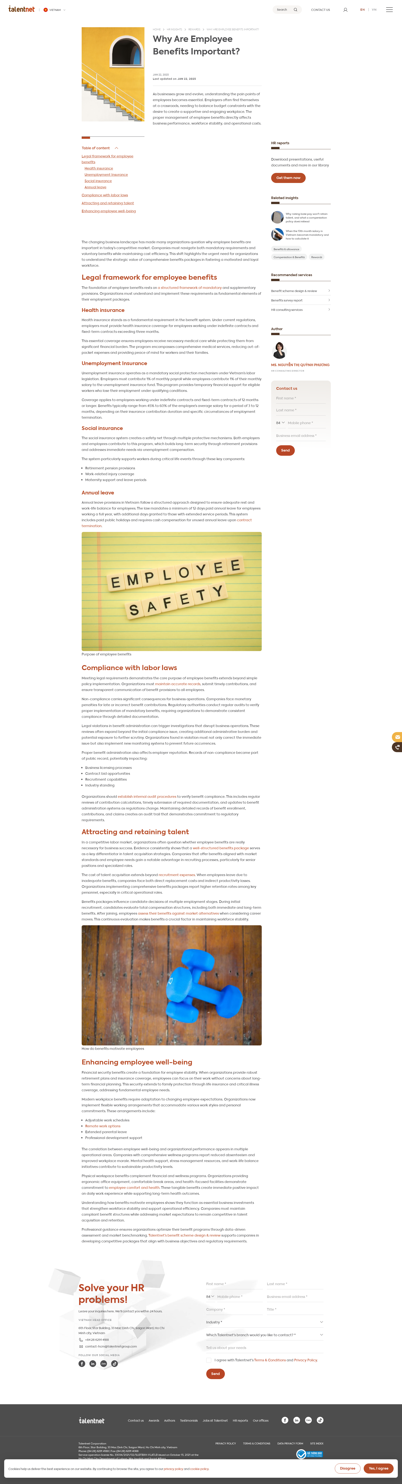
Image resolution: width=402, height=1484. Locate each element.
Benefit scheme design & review (294, 290)
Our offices (260, 1420)
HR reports (240, 1420)
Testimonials (189, 1420)
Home (157, 29)
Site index (316, 1443)
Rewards (194, 29)
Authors (169, 1420)
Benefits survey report (287, 300)
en (362, 9)
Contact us (136, 1420)
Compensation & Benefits (289, 257)
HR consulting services (287, 309)
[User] (345, 9)
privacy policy (173, 1468)
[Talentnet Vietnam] (21, 8)
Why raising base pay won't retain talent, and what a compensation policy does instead (306, 217)
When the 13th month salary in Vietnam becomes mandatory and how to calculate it (307, 234)
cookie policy (199, 1468)
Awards (154, 1420)
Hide (100, 148)
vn (374, 9)
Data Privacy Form (290, 1443)
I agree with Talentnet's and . (266, 1359)
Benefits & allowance (286, 249)
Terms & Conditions (270, 1359)
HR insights (174, 29)
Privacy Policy (305, 1359)
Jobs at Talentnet (215, 1420)
